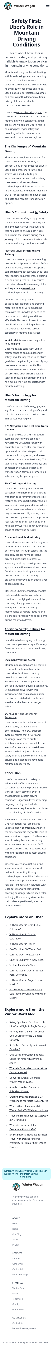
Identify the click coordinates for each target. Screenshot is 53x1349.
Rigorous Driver (13, 250)
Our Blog (16, 1234)
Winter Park (18, 1288)
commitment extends (33, 239)
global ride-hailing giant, (28, 112)
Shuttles (16, 1258)
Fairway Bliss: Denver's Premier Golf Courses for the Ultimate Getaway (26, 1035)
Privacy (15, 1244)
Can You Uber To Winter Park (25, 949)
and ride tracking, (25, 827)
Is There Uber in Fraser (22, 944)
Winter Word (15, 1172)
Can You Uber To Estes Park (24, 954)
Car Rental (17, 1269)
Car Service (17, 1263)
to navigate (28, 288)
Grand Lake (18, 1309)
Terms (15, 1239)
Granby (16, 1304)
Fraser (15, 1293)
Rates (15, 1228)
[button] (47, 6)
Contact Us (17, 1323)
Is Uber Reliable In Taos (22, 965)
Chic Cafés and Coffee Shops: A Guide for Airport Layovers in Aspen (26, 1059)
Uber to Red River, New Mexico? (26, 960)
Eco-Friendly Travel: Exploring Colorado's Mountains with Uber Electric (27, 993)
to (36, 212)
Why (14, 1223)
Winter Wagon (7, 1172)
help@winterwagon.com (24, 1328)
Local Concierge (20, 1274)
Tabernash (17, 1298)
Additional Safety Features (22, 629)
